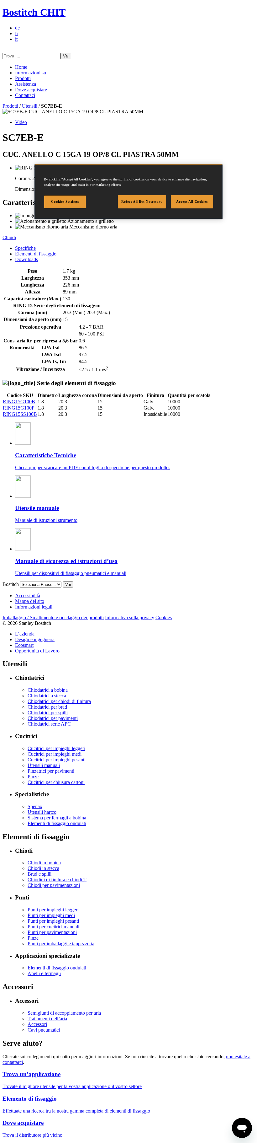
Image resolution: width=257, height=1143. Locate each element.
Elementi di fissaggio (35, 253)
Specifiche (25, 248)
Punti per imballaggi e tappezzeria (61, 943)
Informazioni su (30, 72)
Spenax (35, 806)
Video (21, 122)
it (16, 39)
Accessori (37, 1024)
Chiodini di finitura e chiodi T (57, 879)
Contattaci (25, 95)
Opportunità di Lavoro (37, 650)
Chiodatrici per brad (47, 707)
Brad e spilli (39, 874)
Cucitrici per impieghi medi (54, 754)
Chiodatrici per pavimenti (53, 718)
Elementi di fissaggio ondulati (57, 823)
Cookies (163, 617)
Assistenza (25, 84)
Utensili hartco (42, 812)
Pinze (33, 776)
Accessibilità (27, 595)
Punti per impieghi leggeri (53, 909)
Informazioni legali (33, 606)
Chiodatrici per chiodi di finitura (59, 701)
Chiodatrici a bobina (48, 690)
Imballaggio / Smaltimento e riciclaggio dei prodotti (53, 617)
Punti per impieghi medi (51, 915)
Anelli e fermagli (44, 973)
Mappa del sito (29, 601)
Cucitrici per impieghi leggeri (56, 748)
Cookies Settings (65, 202)
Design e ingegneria (35, 639)
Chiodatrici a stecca (47, 695)
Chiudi (9, 237)
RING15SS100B (20, 414)
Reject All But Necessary (142, 202)
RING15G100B (19, 401)
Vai (66, 56)
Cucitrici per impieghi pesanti (57, 759)
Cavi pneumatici (44, 1030)
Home (21, 67)
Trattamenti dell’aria (47, 1018)
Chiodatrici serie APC (49, 724)
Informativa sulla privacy (129, 617)
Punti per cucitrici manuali (53, 926)
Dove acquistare (31, 89)
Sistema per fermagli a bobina (57, 817)
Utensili (29, 106)
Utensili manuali (44, 765)
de (17, 27)
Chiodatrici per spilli (48, 712)
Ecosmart (24, 645)
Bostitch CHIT (34, 12)
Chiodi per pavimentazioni (54, 885)
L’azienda (24, 633)
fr (16, 33)
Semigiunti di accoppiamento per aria (64, 1013)
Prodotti (23, 78)
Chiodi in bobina (44, 862)
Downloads (26, 259)
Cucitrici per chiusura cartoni (56, 782)
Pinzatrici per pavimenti (51, 771)
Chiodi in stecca (43, 868)
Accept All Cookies (191, 202)
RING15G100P (18, 408)
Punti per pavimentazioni (52, 932)
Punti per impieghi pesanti (53, 921)
